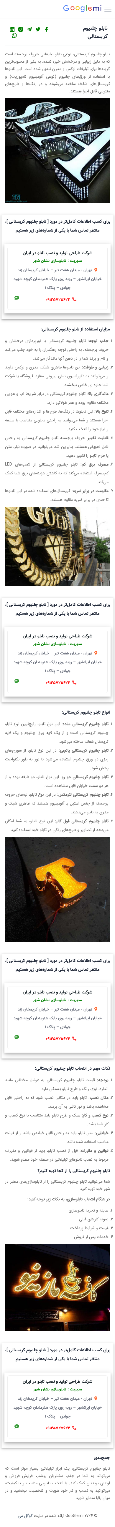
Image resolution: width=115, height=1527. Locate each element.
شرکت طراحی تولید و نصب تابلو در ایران (57, 253)
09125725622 (58, 300)
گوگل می (25, 1516)
